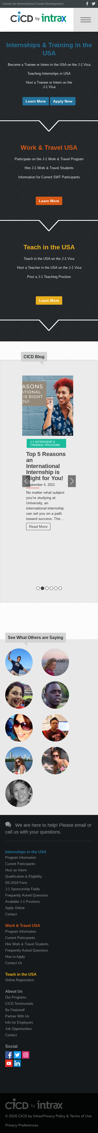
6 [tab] (60, 588)
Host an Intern (16, 870)
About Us (13, 991)
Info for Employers (19, 1022)
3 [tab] (47, 588)
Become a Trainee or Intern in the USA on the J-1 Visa (49, 65)
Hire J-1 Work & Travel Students (49, 168)
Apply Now (62, 101)
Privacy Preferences (21, 1125)
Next (72, 481)
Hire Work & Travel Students (27, 944)
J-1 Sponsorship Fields (22, 889)
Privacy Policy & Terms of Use (67, 1116)
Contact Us (13, 963)
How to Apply (15, 957)
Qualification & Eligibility (23, 876)
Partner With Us (17, 1016)
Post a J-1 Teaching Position (49, 277)
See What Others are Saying (35, 637)
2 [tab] (42, 588)
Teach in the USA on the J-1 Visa (49, 259)
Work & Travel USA (49, 147)
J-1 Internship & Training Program (45, 443)
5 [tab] (55, 588)
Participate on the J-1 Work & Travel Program (49, 159)
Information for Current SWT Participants (49, 177)
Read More (38, 526)
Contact (11, 914)
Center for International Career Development (33, 3)
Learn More (36, 101)
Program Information (20, 858)
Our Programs (15, 997)
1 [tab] (38, 588)
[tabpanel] (49, 455)
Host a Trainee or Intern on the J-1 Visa (49, 84)
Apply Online (15, 908)
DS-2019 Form (16, 883)
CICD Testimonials (19, 1004)
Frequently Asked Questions (26, 895)
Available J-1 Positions (22, 902)
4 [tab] (51, 588)
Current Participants (20, 864)
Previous (26, 481)
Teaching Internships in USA (49, 74)
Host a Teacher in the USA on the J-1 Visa (49, 268)
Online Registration (19, 980)
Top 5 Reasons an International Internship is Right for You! (46, 466)
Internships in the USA (26, 852)
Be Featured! (15, 1010)
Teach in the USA (49, 247)
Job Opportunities (18, 1029)
